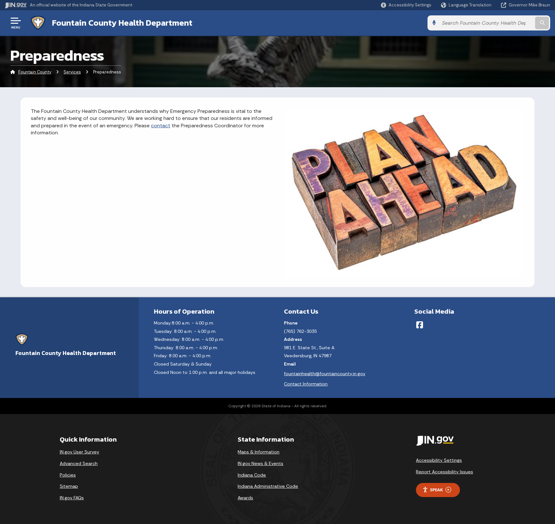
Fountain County (34, 72)
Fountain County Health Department (122, 23)
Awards (245, 498)
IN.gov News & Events (260, 463)
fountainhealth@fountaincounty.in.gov (324, 373)
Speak (436, 490)
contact (160, 125)
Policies (68, 475)
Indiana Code (252, 475)
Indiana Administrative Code (268, 486)
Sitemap (69, 486)
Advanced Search (79, 463)
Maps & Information (258, 452)
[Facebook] (419, 325)
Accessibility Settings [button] (439, 460)
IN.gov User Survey (79, 452)
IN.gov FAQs (72, 498)
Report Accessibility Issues (444, 472)
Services (72, 72)
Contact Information (306, 384)
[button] (406, 5)
